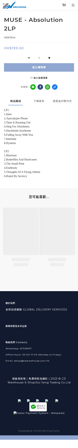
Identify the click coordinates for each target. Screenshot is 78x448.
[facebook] (40, 87)
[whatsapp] (47, 87)
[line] (33, 87)
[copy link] (55, 87)
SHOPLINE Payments (46, 430)
